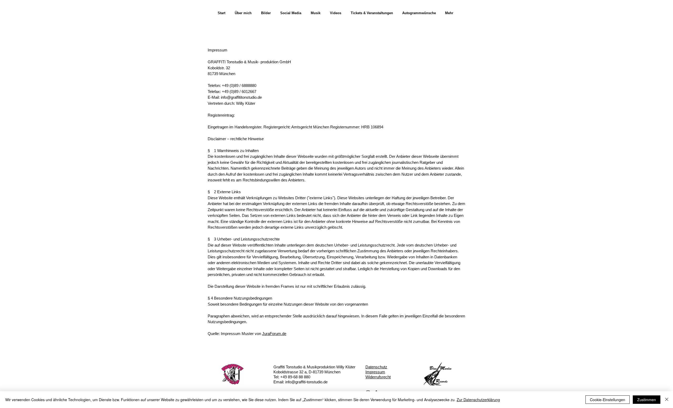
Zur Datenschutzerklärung (478, 399)
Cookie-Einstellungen (607, 399)
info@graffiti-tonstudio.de (306, 382)
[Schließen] (667, 399)
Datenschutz (376, 367)
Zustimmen (646, 399)
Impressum (375, 372)
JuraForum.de (274, 333)
